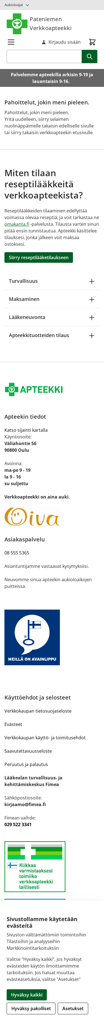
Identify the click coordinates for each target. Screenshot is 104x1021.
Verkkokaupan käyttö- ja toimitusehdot (45, 738)
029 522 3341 (18, 824)
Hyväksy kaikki (26, 995)
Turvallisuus (23, 281)
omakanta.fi (16, 224)
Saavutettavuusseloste (28, 751)
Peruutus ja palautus (26, 764)
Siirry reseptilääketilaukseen (39, 257)
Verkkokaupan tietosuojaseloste (38, 711)
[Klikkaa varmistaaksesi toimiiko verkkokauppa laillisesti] (52, 866)
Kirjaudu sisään (65, 42)
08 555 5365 (16, 553)
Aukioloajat (13, 4)
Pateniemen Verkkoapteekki (51, 23)
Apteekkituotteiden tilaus (39, 335)
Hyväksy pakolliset (31, 1008)
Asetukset (72, 1008)
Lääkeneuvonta (27, 317)
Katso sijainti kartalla (26, 430)
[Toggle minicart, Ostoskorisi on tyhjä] (92, 42)
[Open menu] (11, 42)
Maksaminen (24, 299)
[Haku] (89, 56)
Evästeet (13, 724)
